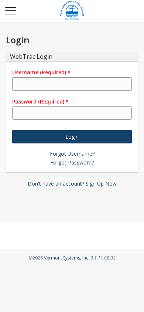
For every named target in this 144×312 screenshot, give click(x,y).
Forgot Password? (72, 162)
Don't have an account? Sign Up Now (72, 183)
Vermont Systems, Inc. (66, 258)
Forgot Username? (72, 153)
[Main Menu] (10, 10)
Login (72, 136)
